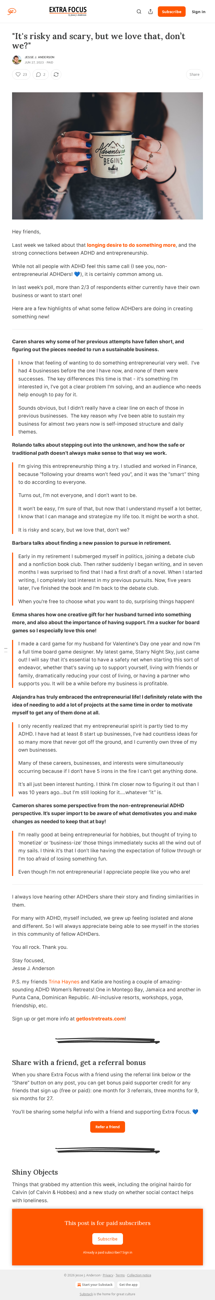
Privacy (108, 1275)
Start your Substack (97, 1284)
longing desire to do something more (131, 245)
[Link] (5, 1062)
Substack (86, 1294)
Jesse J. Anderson (39, 57)
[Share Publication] (150, 11)
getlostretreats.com (100, 1019)
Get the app (128, 1284)
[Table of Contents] (5, 650)
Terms (120, 1275)
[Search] (139, 11)
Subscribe (171, 11)
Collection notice (139, 1275)
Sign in (199, 11)
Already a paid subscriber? (107, 1252)
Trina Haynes (64, 982)
